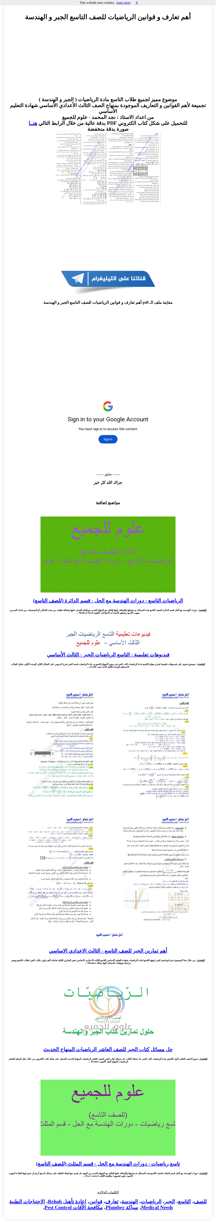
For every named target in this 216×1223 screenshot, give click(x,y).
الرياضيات (151, 1201)
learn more (123, 2)
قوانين (95, 1201)
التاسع (184, 1201)
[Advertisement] (108, 62)
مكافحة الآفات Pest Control (74, 1207)
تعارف (112, 1201)
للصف (200, 1201)
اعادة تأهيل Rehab (67, 1201)
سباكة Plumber (122, 1207)
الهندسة (130, 1201)
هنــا (33, 123)
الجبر (170, 1201)
